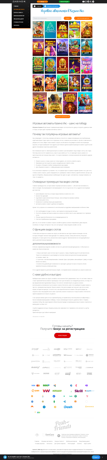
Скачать (79, 443)
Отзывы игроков (18, 22)
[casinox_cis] (86, 1)
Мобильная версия (19, 15)
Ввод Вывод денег (19, 19)
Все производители (83, 18)
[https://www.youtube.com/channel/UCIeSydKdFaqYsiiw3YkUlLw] (83, 1)
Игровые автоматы (19, 9)
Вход (42, 1)
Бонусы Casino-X (18, 12)
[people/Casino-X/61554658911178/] (88, 1)
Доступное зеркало (60, 443)
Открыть (96, 457)
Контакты (16, 25)
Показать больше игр (62, 116)
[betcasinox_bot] (93, 1)
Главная (16, 6)
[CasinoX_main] (91, 1)
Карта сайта (87, 443)
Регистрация (64, 1)
